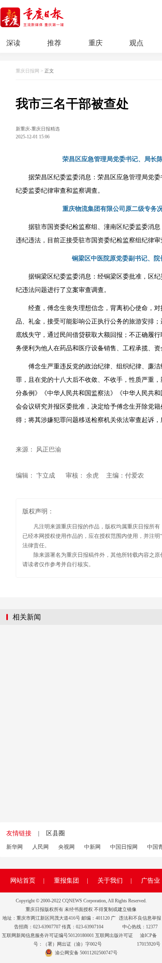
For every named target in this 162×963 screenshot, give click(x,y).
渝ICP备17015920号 (148, 940)
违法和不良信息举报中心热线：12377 (140, 922)
